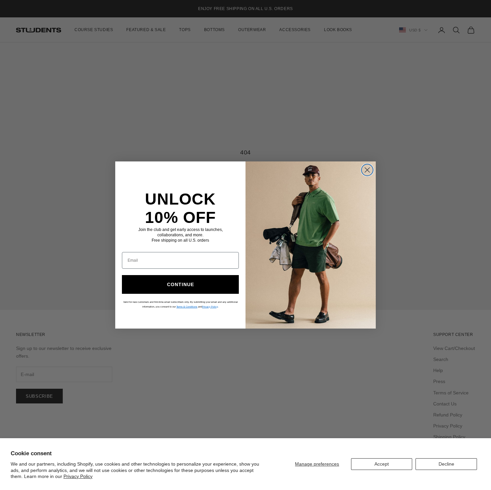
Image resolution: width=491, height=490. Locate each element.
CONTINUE (180, 284)
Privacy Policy (78, 476)
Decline (446, 464)
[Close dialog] (367, 170)
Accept (381, 464)
